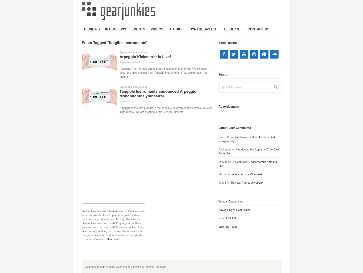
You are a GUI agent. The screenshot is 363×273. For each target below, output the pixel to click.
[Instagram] (254, 54)
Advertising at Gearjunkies (234, 210)
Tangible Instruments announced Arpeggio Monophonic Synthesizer (158, 94)
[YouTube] (244, 54)
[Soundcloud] (274, 54)
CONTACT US (227, 218)
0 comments (149, 62)
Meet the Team (227, 227)
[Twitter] (234, 54)
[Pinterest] (264, 54)
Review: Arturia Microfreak (246, 174)
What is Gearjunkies (230, 201)
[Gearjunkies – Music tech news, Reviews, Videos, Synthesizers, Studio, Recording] (118, 10)
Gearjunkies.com (95, 267)
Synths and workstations (133, 52)
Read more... (115, 239)
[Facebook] (224, 54)
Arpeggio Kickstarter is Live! (145, 56)
